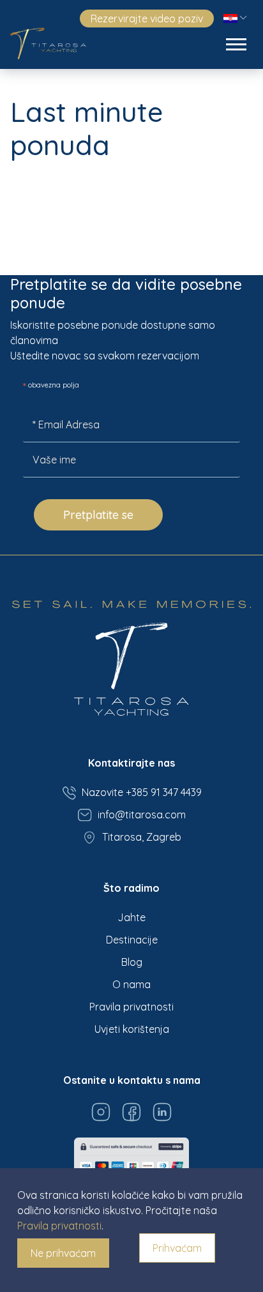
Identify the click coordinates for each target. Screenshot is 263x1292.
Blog (131, 962)
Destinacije (132, 939)
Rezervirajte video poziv (147, 18)
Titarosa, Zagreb (141, 836)
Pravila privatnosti (131, 1006)
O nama (131, 984)
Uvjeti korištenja (131, 1029)
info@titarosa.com (142, 814)
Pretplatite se (98, 514)
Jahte (131, 917)
